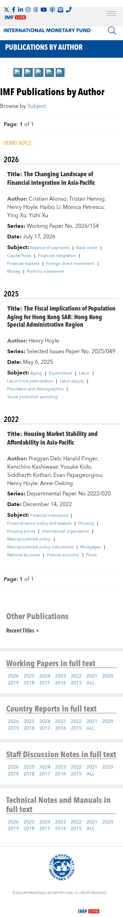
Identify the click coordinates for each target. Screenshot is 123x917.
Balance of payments (49, 248)
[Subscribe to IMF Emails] (60, 9)
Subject (36, 106)
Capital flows (19, 256)
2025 (29, 676)
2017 (44, 683)
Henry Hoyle (22, 207)
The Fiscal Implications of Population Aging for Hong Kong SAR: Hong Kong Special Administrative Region (61, 316)
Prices (91, 555)
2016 (60, 683)
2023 (60, 676)
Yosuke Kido (75, 467)
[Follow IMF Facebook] (13, 9)
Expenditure (60, 373)
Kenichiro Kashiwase (32, 467)
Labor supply (72, 381)
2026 (13, 676)
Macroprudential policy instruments (40, 547)
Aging (36, 373)
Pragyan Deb (45, 458)
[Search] (112, 30)
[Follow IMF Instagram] (28, 9)
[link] (17, 72)
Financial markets (23, 264)
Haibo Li (50, 207)
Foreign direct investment (70, 264)
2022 (76, 676)
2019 (13, 683)
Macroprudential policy (29, 539)
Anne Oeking (56, 483)
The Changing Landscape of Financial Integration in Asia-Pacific (51, 178)
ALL (90, 683)
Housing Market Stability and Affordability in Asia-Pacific (52, 438)
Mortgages (90, 547)
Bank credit (86, 248)
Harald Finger (80, 458)
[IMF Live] (88, 907)
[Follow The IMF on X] (6, 9)
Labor (84, 373)
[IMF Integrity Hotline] (68, 9)
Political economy (63, 555)
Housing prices (21, 531)
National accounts (23, 555)
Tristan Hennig (87, 199)
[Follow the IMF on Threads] (35, 9)
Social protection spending (32, 397)
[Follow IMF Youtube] (44, 9)
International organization (65, 531)
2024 (44, 676)
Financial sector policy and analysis (39, 524)
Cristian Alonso (48, 199)
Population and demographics (35, 389)
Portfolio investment (45, 272)
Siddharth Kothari (29, 475)
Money (13, 272)
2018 (29, 683)
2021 (91, 676)
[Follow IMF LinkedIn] (20, 9)
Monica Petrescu (83, 207)
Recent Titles (20, 630)
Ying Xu (16, 215)
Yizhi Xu (38, 215)
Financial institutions (49, 516)
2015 (76, 683)
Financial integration (57, 256)
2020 (107, 676)
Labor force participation (30, 381)
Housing (86, 524)
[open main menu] (111, 14)
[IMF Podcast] (52, 9)
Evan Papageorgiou (77, 475)
